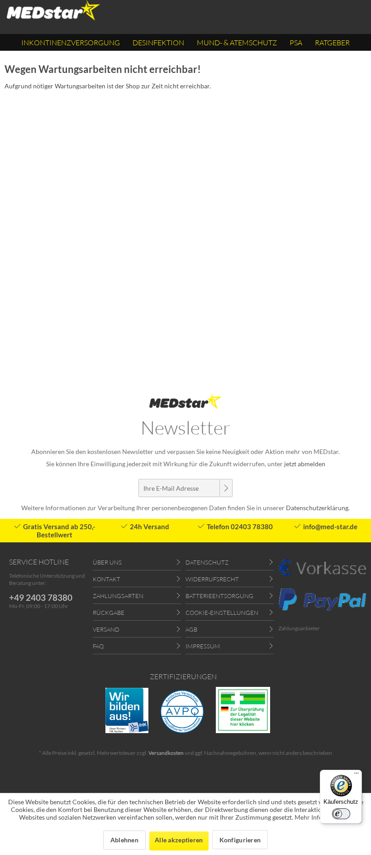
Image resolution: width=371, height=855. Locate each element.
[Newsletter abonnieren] (225, 488)
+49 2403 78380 (40, 597)
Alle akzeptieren (179, 840)
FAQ (98, 646)
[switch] (341, 813)
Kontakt (106, 579)
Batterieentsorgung (219, 595)
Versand (106, 629)
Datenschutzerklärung (317, 508)
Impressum (203, 646)
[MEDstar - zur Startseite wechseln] (53, 10)
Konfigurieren (240, 840)
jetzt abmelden (304, 464)
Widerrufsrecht (212, 579)
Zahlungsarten (118, 595)
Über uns (107, 562)
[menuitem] (70, 42)
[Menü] (356, 775)
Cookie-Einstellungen (222, 612)
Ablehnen (124, 840)
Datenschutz (207, 562)
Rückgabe (108, 612)
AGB (191, 629)
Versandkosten (166, 752)
